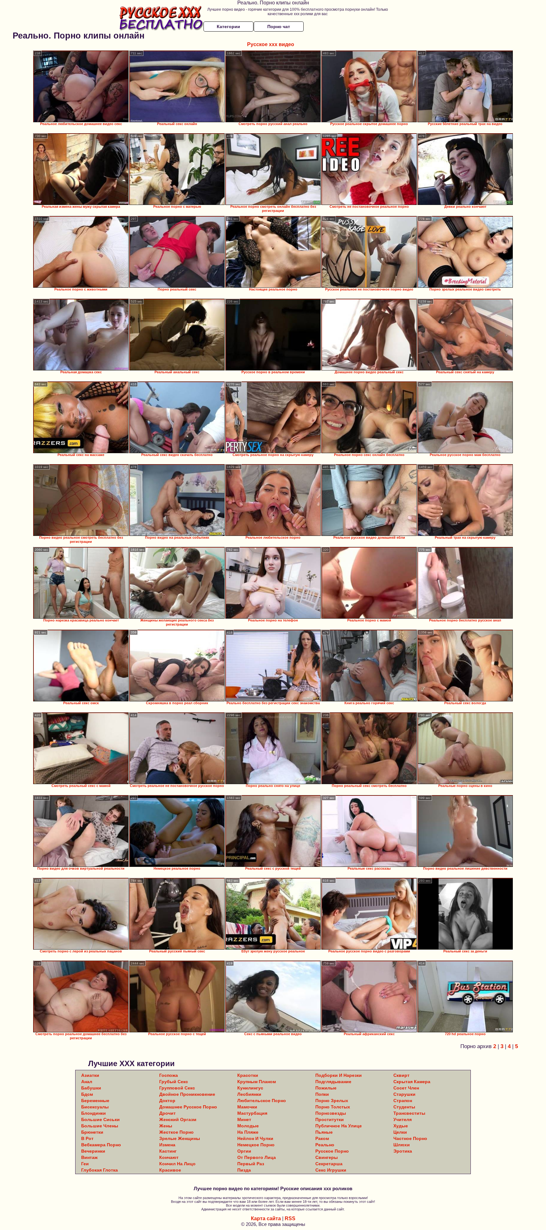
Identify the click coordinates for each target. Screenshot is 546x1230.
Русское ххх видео (270, 44)
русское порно (332, 1151)
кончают (169, 1157)
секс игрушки (330, 1170)
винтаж (89, 1157)
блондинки (93, 1113)
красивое (170, 1170)
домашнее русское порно (188, 1106)
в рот (87, 1138)
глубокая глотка (99, 1170)
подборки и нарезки (338, 1075)
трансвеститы (409, 1113)
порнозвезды (330, 1113)
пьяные (324, 1132)
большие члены (99, 1125)
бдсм (87, 1094)
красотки (247, 1075)
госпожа (168, 1075)
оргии (244, 1151)
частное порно (410, 1138)
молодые (248, 1125)
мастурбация (252, 1113)
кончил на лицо (177, 1163)
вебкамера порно (101, 1144)
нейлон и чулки (255, 1138)
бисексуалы (95, 1106)
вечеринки (93, 1151)
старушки (404, 1094)
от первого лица (256, 1157)
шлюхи (401, 1144)
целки (400, 1132)
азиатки (90, 1075)
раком (322, 1138)
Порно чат (278, 26)
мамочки (247, 1106)
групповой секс (177, 1087)
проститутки (329, 1119)
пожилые (326, 1087)
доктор (167, 1100)
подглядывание (333, 1081)
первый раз (250, 1163)
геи (85, 1163)
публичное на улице (338, 1125)
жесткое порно (176, 1132)
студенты (404, 1106)
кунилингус (250, 1087)
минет (244, 1119)
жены (165, 1125)
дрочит (167, 1113)
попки (322, 1094)
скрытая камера (411, 1081)
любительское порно (261, 1100)
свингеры (326, 1157)
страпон (402, 1100)
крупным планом (256, 1081)
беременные (95, 1100)
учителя (402, 1119)
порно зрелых (331, 1100)
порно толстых (332, 1106)
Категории (228, 26)
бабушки (91, 1087)
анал (86, 1081)
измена (167, 1144)
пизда (244, 1170)
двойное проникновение (187, 1094)
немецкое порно (256, 1144)
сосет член (406, 1087)
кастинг (168, 1151)
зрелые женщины (179, 1138)
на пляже (247, 1132)
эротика (402, 1151)
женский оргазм (177, 1119)
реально (324, 1144)
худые (400, 1125)
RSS (290, 1218)
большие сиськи (100, 1119)
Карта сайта (266, 1218)
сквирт (401, 1075)
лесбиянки (249, 1094)
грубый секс (173, 1081)
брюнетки (92, 1132)
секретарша (329, 1163)
